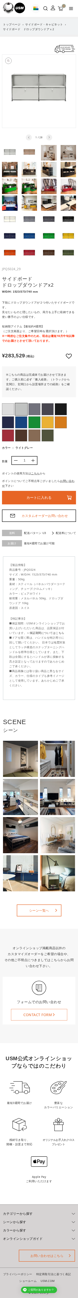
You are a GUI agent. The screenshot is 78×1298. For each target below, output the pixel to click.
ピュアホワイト (8, 409)
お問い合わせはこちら (46, 1256)
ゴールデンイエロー (48, 422)
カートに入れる (39, 498)
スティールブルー (8, 422)
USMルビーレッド (8, 435)
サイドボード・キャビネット (44, 24)
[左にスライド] (29, 137)
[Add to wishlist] (69, 356)
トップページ (11, 24)
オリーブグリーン (48, 435)
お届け (12, 543)
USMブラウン (21, 435)
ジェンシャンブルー (21, 422)
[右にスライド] (49, 137)
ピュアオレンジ (61, 422)
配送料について (66, 533)
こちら (35, 473)
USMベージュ (34, 435)
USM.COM (48, 1281)
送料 (12, 533)
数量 (5, 461)
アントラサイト (48, 409)
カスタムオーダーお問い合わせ (45, 516)
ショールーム (28, 1281)
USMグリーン (34, 422)
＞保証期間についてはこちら (45, 633)
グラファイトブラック (61, 409)
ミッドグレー (34, 409)
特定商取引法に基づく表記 (53, 1274)
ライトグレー (21, 409)
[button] (71, 9)
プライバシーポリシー (17, 1274)
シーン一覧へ (39, 910)
